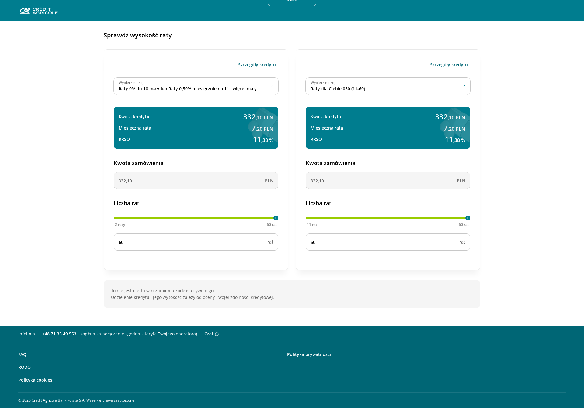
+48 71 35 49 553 (59, 334)
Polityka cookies (35, 380)
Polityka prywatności (309, 354)
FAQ (22, 354)
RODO (24, 367)
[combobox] (196, 86)
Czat (209, 334)
